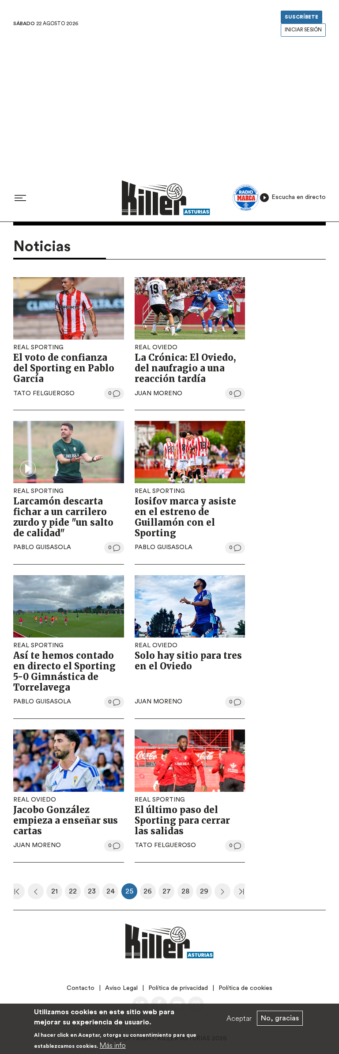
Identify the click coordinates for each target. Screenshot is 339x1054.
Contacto (80, 988)
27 (168, 893)
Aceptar (239, 1018)
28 (187, 893)
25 (131, 893)
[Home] (166, 197)
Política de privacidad (178, 988)
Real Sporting (38, 347)
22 (75, 893)
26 (149, 893)
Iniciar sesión (303, 29)
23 (94, 893)
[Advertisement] (169, 106)
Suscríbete (301, 17)
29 (206, 893)
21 (56, 893)
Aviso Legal (121, 988)
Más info (113, 1045)
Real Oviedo (156, 347)
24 (112, 893)
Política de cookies (245, 988)
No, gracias (280, 1018)
